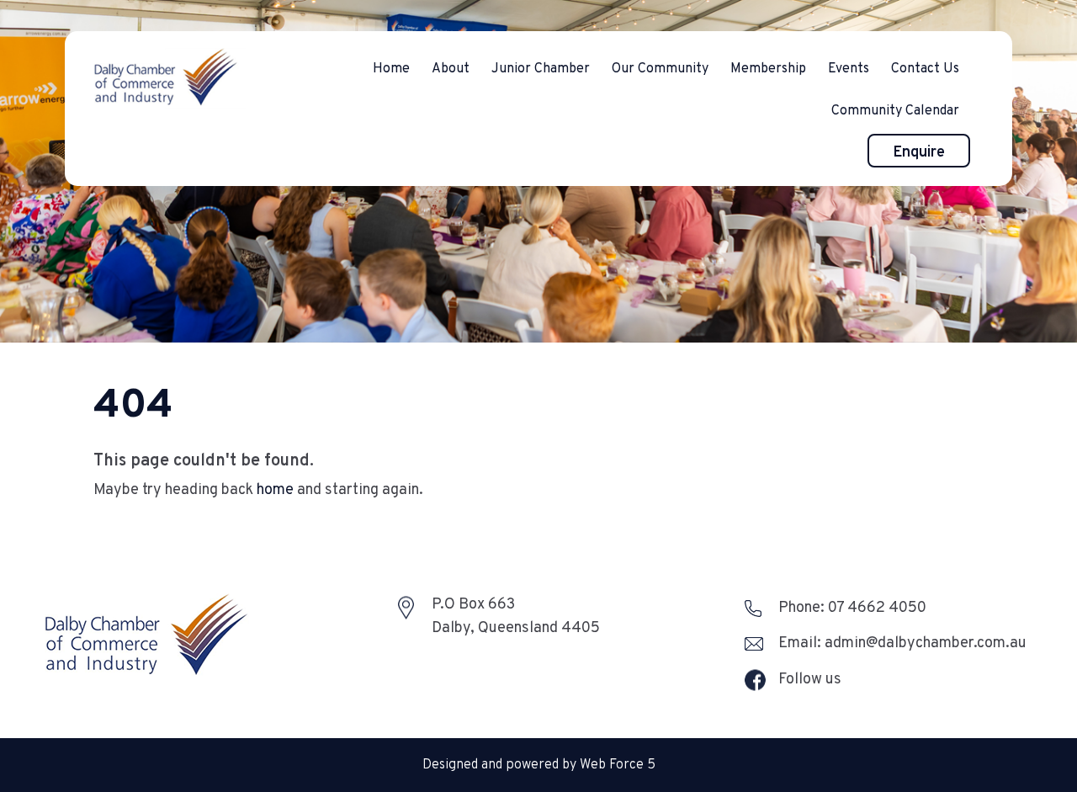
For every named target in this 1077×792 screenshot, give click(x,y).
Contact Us (925, 69)
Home (391, 69)
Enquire (919, 152)
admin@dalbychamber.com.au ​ (927, 643)
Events (848, 69)
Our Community (660, 69)
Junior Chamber (540, 69)
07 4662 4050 (877, 608)
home (275, 490)
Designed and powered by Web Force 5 (538, 765)
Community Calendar (895, 111)
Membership (768, 69)
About (451, 69)
